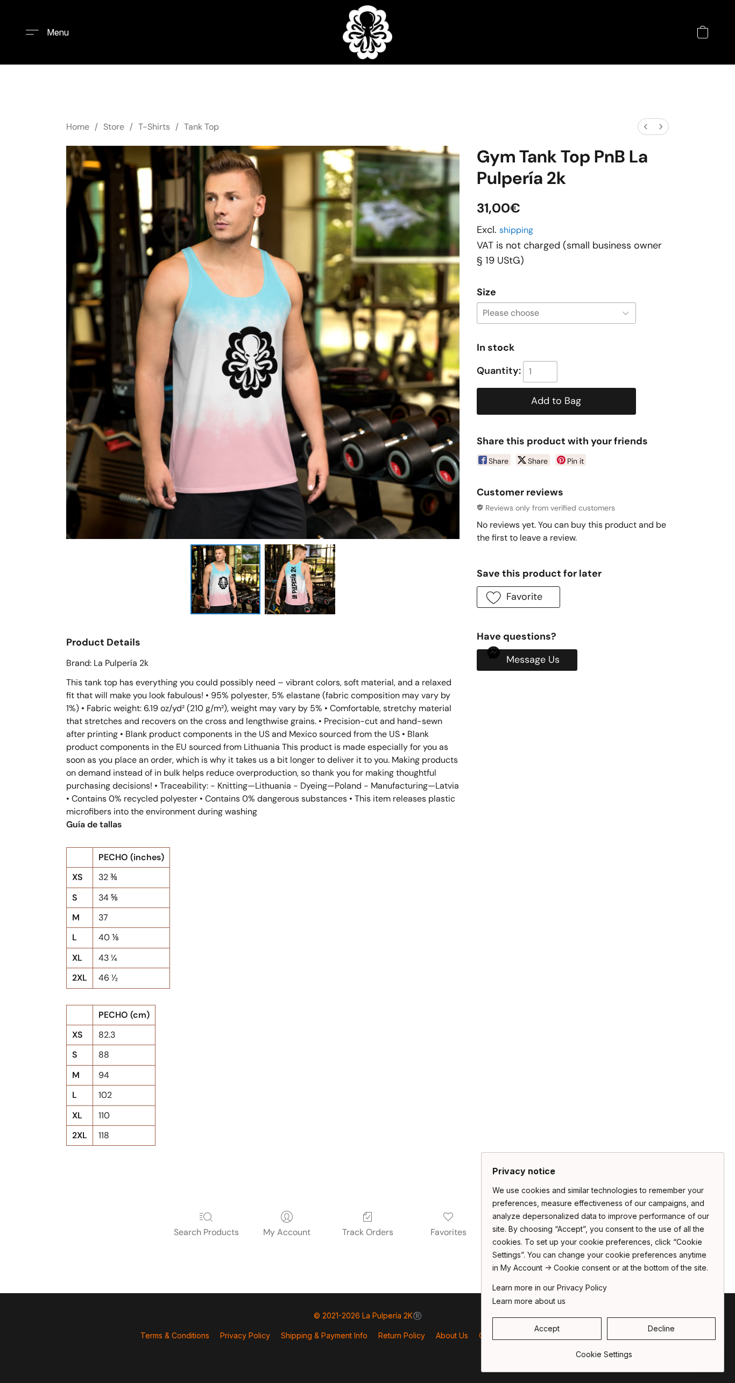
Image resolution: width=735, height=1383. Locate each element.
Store (113, 126)
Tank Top (201, 126)
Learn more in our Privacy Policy (549, 1287)
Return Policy (401, 1335)
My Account (286, 1232)
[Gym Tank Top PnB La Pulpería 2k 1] (300, 579)
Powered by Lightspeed (367, 1354)
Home (77, 126)
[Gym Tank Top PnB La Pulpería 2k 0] (225, 579)
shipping (516, 230)
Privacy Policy (245, 1335)
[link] (604, 1350)
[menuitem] (645, 126)
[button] (368, 32)
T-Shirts (154, 126)
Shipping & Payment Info (324, 1335)
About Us (452, 1335)
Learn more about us (529, 1301)
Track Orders (367, 1232)
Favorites (448, 1232)
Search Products (206, 1232)
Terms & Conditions (174, 1335)
